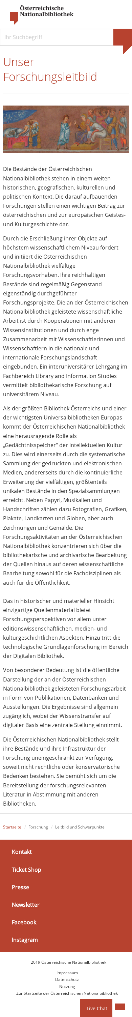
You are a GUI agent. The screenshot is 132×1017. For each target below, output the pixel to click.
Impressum (67, 973)
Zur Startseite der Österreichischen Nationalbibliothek (67, 993)
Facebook (24, 922)
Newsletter (26, 904)
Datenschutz (67, 979)
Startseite (12, 827)
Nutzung (67, 986)
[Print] (120, 1007)
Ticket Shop (26, 869)
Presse (20, 887)
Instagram (25, 939)
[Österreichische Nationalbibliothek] (38, 15)
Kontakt (22, 851)
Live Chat (97, 1008)
